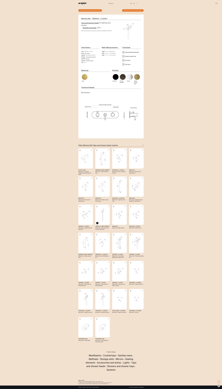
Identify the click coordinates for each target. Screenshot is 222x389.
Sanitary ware (125, 355)
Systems (111, 369)
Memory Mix (87, 53)
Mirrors (120, 359)
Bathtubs (94, 359)
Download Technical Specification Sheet (133, 10)
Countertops (110, 355)
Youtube (93, 387)
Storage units (107, 359)
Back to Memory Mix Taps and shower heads (90, 10)
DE (216, 3)
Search (111, 3)
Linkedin (90, 387)
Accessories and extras (109, 362)
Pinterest (87, 387)
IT (215, 3)
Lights (126, 362)
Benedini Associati (89, 28)
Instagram (80, 387)
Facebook (83, 387)
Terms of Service (103, 383)
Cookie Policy (136, 387)
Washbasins (95, 355)
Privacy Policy (97, 383)
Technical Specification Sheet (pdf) (132, 52)
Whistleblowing (141, 387)
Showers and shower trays (121, 366)
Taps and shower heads (90, 23)
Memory (88, 58)
